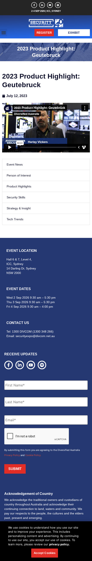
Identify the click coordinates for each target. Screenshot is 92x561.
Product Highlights (19, 186)
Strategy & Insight (19, 208)
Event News (15, 164)
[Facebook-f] (34, 5)
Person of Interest (19, 175)
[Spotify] (58, 5)
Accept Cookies (45, 553)
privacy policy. (59, 544)
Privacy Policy (12, 455)
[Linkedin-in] (42, 5)
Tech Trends (15, 219)
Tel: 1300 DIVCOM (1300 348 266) (29, 331)
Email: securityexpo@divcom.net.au (30, 336)
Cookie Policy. (33, 455)
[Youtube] (50, 5)
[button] (3, 32)
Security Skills (16, 197)
